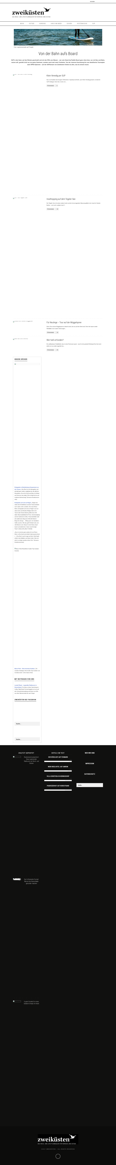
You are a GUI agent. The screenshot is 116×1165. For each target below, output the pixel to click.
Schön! (69, 23)
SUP (93, 23)
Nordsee (42, 23)
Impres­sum (89, 764)
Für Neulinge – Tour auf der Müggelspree (64, 322)
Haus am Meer (56, 23)
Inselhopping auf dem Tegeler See (61, 199)
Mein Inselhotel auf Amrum (58, 767)
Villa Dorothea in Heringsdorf (58, 776)
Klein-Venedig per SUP (56, 75)
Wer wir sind (90, 753)
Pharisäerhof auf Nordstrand (58, 786)
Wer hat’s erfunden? (55, 340)
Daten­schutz (89, 774)
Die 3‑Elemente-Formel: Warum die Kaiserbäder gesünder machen (31, 881)
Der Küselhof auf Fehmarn (58, 757)
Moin (22, 23)
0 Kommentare (50, 85)
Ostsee (31, 23)
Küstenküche (82, 23)
